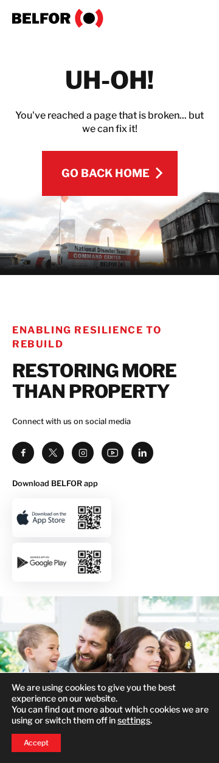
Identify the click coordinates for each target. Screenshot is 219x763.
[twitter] (53, 453)
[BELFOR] (109, 18)
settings (133, 720)
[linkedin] (142, 453)
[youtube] (112, 453)
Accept (36, 742)
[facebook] (23, 453)
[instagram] (83, 453)
